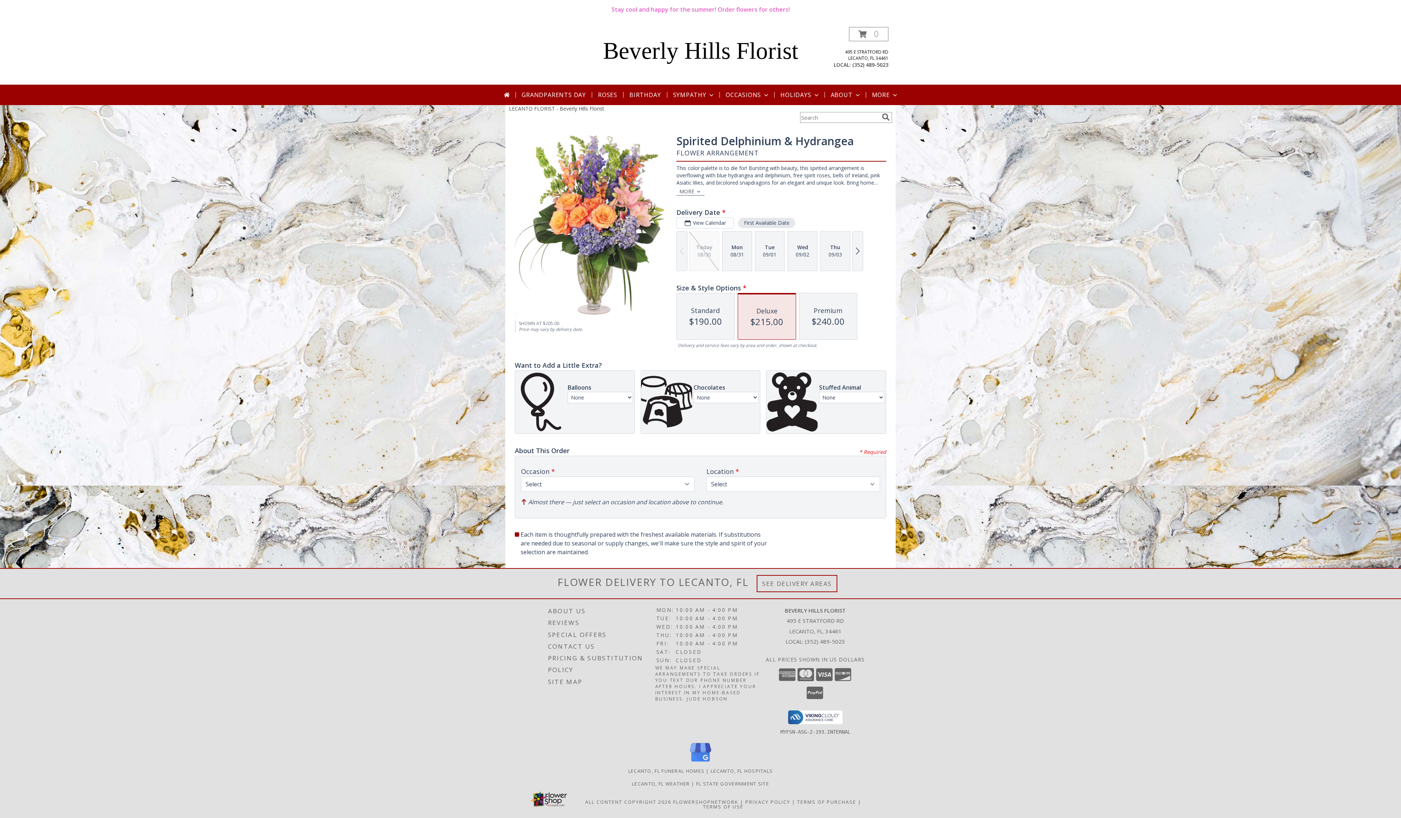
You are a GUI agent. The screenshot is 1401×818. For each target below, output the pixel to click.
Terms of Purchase (826, 802)
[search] (886, 117)
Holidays (795, 95)
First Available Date (767, 222)
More (881, 95)
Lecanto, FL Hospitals (742, 771)
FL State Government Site (732, 783)
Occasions (743, 95)
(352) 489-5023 (870, 64)
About (842, 95)
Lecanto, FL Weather (661, 783)
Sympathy (689, 95)
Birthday (645, 95)
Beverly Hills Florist (700, 51)
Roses (607, 95)
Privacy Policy (767, 802)
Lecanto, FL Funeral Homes (666, 771)
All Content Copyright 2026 (628, 802)
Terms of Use (723, 806)
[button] (868, 34)
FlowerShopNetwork (705, 802)
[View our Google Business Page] (700, 762)
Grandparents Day (554, 95)
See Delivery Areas (797, 583)
